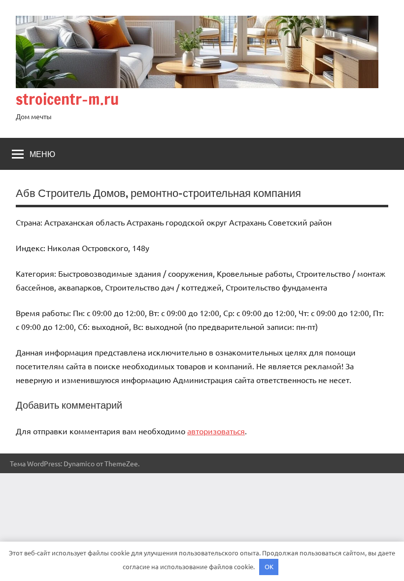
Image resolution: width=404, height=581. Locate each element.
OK (269, 566)
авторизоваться (216, 431)
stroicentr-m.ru (67, 99)
